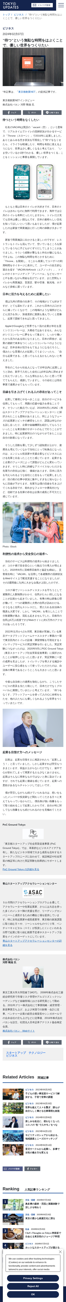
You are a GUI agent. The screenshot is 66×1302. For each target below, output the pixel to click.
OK (33, 1294)
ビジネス (19, 14)
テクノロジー (37, 1052)
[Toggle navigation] (61, 5)
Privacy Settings (33, 1278)
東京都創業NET (27, 91)
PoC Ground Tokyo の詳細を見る (21, 869)
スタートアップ (16, 1052)
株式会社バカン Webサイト (19, 1030)
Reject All (33, 1286)
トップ (6, 14)
